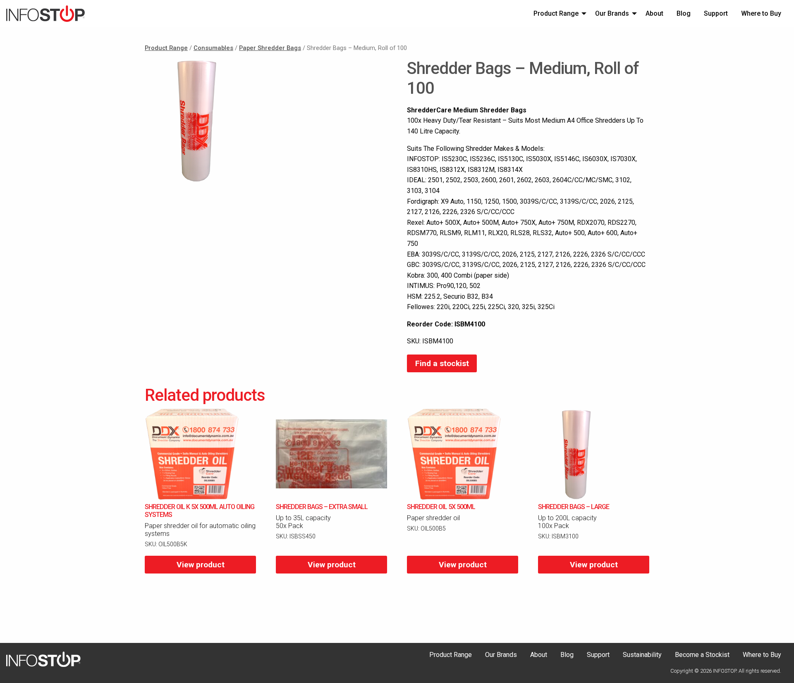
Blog (684, 13)
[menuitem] (557, 13)
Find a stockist (442, 363)
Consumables (213, 48)
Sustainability (642, 655)
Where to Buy (761, 13)
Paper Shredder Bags (270, 48)
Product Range (556, 13)
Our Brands (612, 13)
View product (201, 564)
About (654, 13)
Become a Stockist (702, 655)
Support (716, 13)
